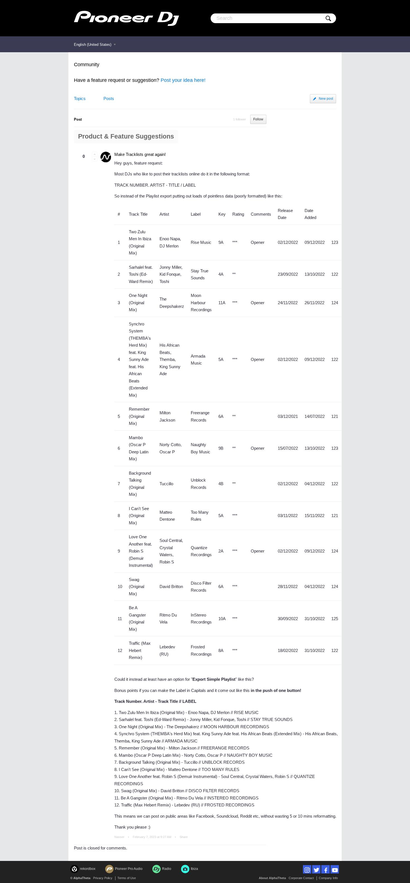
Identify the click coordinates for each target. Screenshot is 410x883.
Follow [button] (258, 119)
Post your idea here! (183, 80)
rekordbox (87, 869)
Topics (80, 98)
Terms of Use (126, 878)
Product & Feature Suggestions (126, 136)
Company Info (328, 878)
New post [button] (326, 99)
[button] (94, 154)
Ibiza (194, 869)
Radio (166, 869)
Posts (108, 98)
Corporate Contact (301, 878)
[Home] (126, 18)
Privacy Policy (102, 878)
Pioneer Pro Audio (129, 869)
